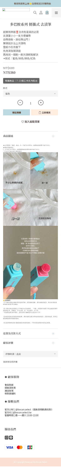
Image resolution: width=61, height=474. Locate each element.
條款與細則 (10, 393)
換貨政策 (11, 387)
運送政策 (9, 390)
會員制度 (9, 384)
